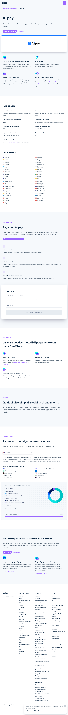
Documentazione (9, 31)
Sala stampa (55, 636)
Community (55, 603)
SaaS (36, 627)
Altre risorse (55, 625)
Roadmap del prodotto (58, 631)
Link (20, 630)
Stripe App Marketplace (42, 671)
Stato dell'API (39, 691)
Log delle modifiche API (42, 694)
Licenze (54, 616)
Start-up (37, 598)
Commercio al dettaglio (42, 661)
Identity (21, 624)
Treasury (21, 654)
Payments (22, 637)
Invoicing (21, 626)
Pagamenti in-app (40, 618)
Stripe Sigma (22, 647)
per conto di (6, 144)
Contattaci (16, 552)
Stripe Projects (39, 698)
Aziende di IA (39, 630)
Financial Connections (25, 621)
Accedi (54, 656)
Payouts (21, 640)
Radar (20, 642)
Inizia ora (7, 552)
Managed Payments (24, 633)
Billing (20, 603)
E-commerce (39, 605)
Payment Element (54, 82)
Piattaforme (38, 625)
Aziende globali (39, 616)
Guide (53, 596)
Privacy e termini (56, 609)
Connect (21, 612)
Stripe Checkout (40, 573)
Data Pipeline (23, 617)
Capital (21, 605)
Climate (21, 610)
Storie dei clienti (56, 598)
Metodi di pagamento (10, 8)
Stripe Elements (8, 571)
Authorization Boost (25, 600)
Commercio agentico (41, 600)
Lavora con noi (56, 634)
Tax (20, 649)
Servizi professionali (41, 654)
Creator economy (40, 632)
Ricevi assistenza (57, 647)
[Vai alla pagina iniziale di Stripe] (4, 593)
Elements (21, 619)
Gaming (37, 637)
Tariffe (20, 31)
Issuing (21, 628)
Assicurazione (39, 643)
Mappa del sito (56, 618)
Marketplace (39, 621)
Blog (53, 600)
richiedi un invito (13, 142)
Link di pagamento (24, 635)
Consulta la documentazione (13, 239)
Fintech (37, 634)
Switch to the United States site (35, 711)
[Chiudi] (65, 706)
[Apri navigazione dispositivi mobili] (64, 3)
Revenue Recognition (25, 644)
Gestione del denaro (41, 623)
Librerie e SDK (39, 696)
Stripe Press (55, 638)
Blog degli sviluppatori (41, 700)
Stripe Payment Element (20, 362)
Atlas (20, 598)
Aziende (37, 596)
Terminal (21, 651)
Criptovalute (22, 614)
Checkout (38, 84)
